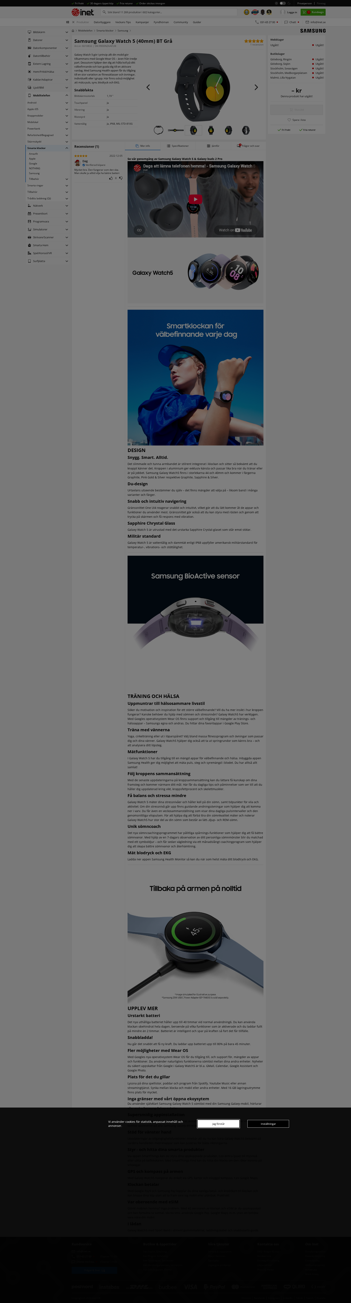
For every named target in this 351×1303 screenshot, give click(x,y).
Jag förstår (218, 1124)
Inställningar (268, 1124)
